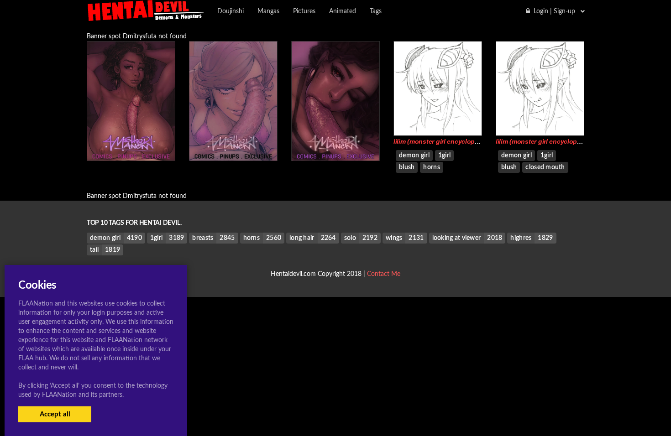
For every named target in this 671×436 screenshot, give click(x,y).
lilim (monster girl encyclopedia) (441, 141)
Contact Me (383, 274)
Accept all (55, 414)
